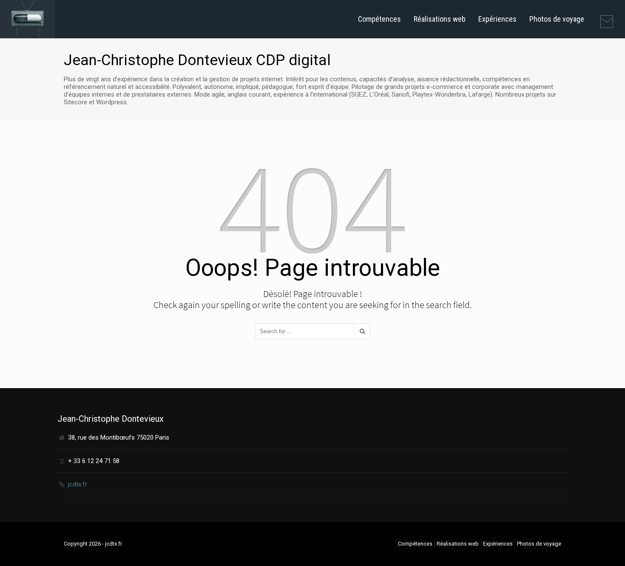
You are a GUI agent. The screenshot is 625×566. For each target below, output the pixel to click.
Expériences (497, 18)
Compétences (379, 18)
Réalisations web (440, 18)
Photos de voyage (556, 18)
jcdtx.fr (77, 484)
